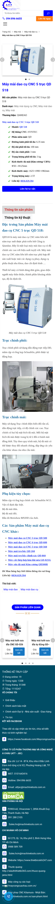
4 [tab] (33, 663)
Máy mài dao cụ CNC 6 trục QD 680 (27, 542)
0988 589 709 (15, 846)
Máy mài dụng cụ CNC (26, 106)
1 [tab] (26, 79)
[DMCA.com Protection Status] (13, 795)
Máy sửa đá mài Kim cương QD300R (28, 564)
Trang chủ (6, 32)
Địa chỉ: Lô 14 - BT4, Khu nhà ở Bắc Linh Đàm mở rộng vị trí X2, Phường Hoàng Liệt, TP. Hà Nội (26, 765)
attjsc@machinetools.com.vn (30, 787)
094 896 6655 (14, 18)
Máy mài (17, 32)
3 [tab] (29, 663)
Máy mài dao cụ (29, 589)
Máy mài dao (11, 589)
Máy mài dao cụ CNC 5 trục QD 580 (27, 538)
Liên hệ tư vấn (27, 188)
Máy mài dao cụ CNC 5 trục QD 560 (27, 546)
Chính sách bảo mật (15, 706)
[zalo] (6, 886)
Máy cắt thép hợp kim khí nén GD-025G (29, 560)
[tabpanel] (27, 59)
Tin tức (9, 717)
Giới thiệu (10, 700)
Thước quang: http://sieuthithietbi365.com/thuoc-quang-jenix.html (24, 871)
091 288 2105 (15, 817)
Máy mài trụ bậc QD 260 (21, 551)
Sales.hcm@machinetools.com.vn (26, 853)
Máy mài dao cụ (30, 32)
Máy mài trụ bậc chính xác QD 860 (27, 555)
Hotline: (12, 780)
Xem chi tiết (18, 651)
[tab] (18, 210)
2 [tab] (29, 79)
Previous (2, 59)
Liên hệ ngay (44, 18)
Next (53, 59)
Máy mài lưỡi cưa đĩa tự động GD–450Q (41, 644)
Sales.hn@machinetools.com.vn (25, 824)
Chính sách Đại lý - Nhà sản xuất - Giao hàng (28, 711)
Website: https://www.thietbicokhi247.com (30, 860)
